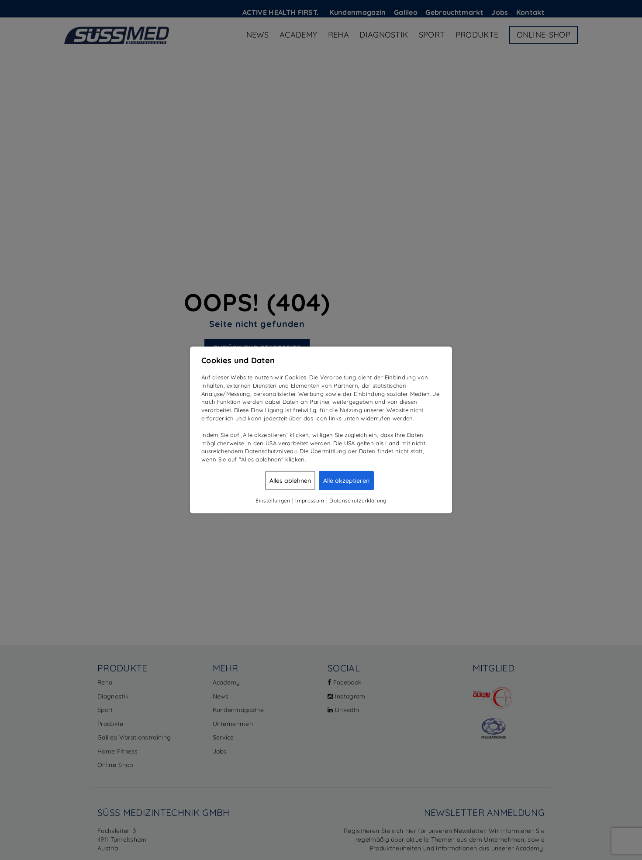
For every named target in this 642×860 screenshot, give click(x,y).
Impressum (309, 500)
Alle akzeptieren (346, 481)
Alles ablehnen (290, 481)
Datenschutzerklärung (357, 500)
